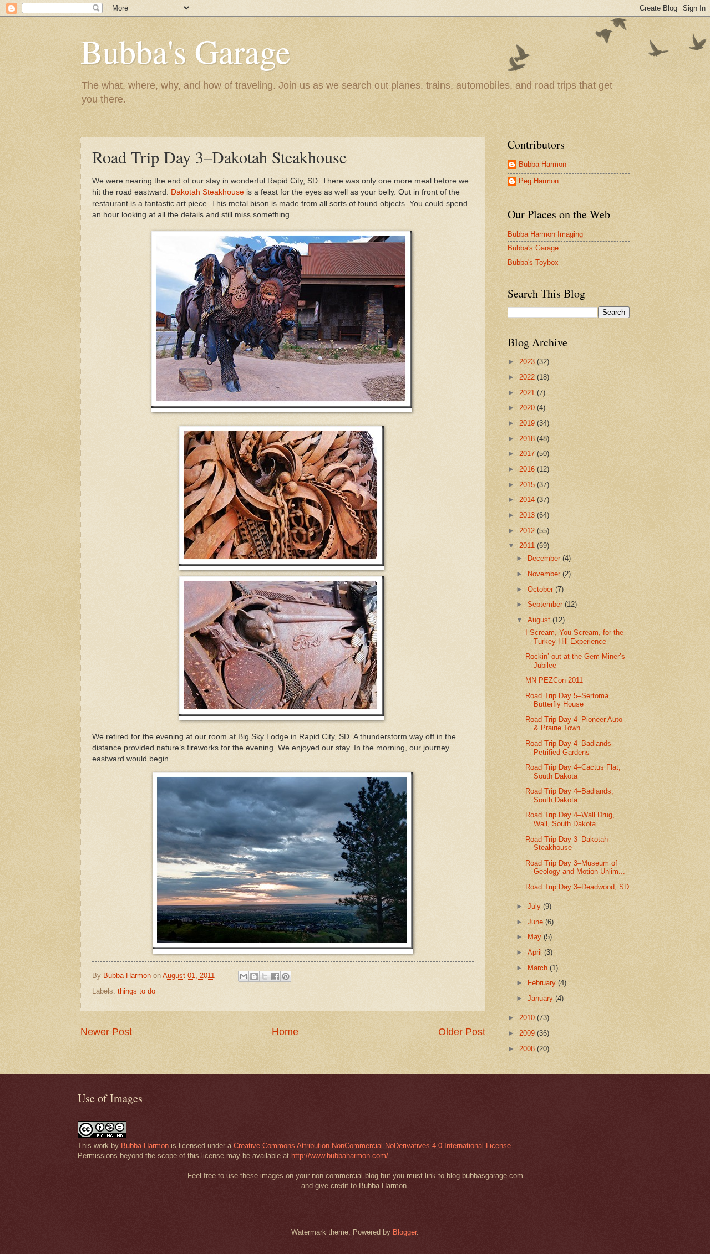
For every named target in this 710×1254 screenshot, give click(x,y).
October (541, 589)
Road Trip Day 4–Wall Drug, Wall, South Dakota (570, 819)
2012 (528, 530)
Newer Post (106, 1031)
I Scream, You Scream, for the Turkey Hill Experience (574, 636)
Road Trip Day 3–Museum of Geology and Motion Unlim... (575, 867)
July (535, 906)
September (546, 604)
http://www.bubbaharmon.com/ (339, 1155)
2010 (528, 1018)
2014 (528, 499)
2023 (528, 361)
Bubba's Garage (185, 51)
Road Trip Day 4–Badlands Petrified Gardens (568, 747)
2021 (528, 392)
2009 (528, 1033)
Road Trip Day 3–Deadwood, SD (577, 887)
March (539, 968)
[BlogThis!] (254, 976)
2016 (528, 469)
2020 (528, 407)
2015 (528, 484)
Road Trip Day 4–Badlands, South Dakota (569, 795)
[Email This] (243, 976)
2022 (528, 377)
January (541, 998)
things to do (136, 991)
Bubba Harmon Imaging (545, 234)
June (536, 922)
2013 (528, 515)
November (545, 574)
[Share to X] (264, 976)
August (540, 620)
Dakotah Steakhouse (207, 192)
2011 (528, 545)
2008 (528, 1049)
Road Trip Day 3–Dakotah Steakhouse (566, 843)
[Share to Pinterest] (285, 976)
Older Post (461, 1031)
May (536, 937)
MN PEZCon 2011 (554, 680)
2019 (528, 423)
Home (285, 1031)
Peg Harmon (539, 181)
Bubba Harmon (542, 164)
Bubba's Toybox (533, 262)
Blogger (405, 1232)
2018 (528, 438)
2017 (528, 453)
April (536, 952)
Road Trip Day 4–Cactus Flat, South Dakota (573, 771)
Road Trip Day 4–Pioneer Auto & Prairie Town (573, 723)
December (545, 558)
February (543, 983)
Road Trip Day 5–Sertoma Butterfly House (566, 700)
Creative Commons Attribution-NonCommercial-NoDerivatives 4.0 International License (372, 1146)
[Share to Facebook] (275, 976)
